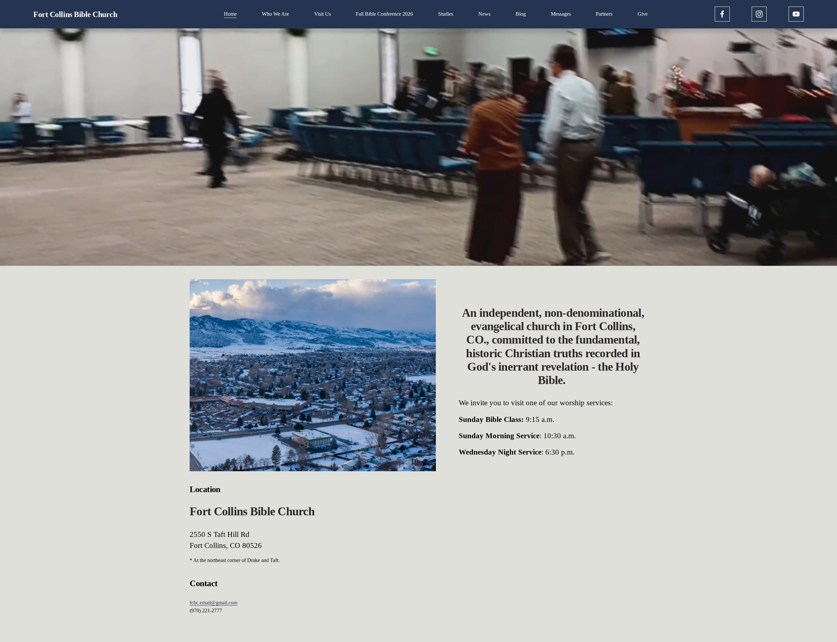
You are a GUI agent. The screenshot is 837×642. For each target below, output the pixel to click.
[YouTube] (796, 14)
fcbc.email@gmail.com (213, 602)
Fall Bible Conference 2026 (384, 14)
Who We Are (275, 14)
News (484, 14)
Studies (445, 14)
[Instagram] (759, 14)
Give (643, 14)
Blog (521, 14)
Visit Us (322, 14)
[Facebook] (722, 14)
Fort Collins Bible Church (75, 14)
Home (230, 14)
